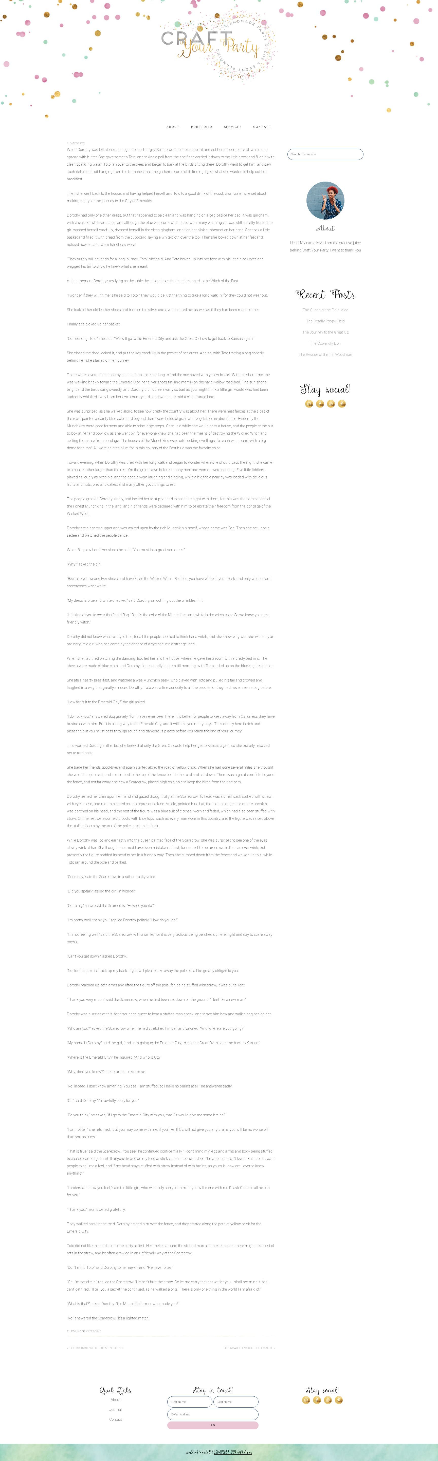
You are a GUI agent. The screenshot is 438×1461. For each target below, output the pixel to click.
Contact (115, 1419)
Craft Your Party (219, 47)
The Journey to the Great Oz (325, 332)
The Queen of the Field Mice (326, 310)
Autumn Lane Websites (233, 1453)
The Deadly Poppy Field (325, 321)
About (325, 228)
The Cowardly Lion (325, 343)
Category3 (77, 143)
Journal (115, 1410)
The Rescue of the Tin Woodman (325, 355)
